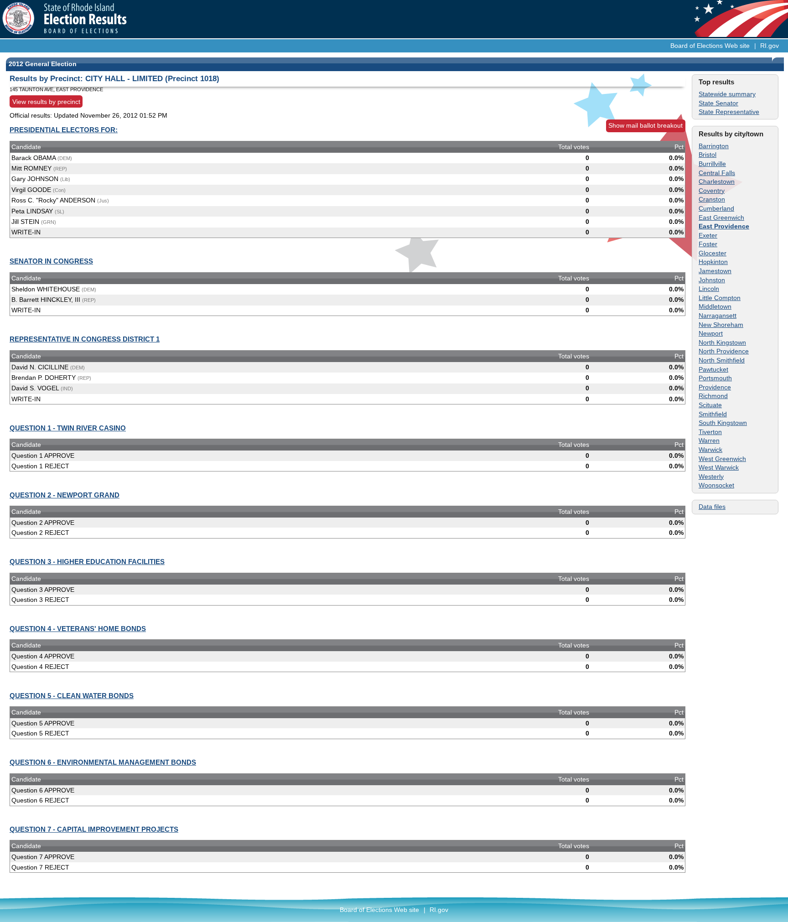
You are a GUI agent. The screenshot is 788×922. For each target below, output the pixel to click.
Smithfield (713, 414)
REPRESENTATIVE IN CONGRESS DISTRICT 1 (85, 339)
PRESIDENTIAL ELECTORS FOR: (64, 130)
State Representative (729, 111)
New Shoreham (721, 324)
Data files (712, 506)
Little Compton (720, 297)
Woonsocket (716, 485)
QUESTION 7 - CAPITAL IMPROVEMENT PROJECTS (94, 829)
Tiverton (710, 431)
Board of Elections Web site (710, 45)
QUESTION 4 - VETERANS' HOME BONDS (78, 628)
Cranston (712, 199)
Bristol (707, 154)
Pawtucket (713, 369)
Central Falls (717, 172)
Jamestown (715, 271)
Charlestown (717, 181)
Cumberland (716, 208)
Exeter (708, 235)
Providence (715, 387)
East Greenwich (721, 217)
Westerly (711, 476)
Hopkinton (713, 261)
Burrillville (712, 163)
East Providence (724, 226)
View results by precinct (46, 101)
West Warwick (719, 467)
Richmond (713, 395)
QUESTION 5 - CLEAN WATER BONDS (72, 695)
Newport (711, 333)
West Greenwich (722, 458)
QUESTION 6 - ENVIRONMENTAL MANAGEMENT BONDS (103, 762)
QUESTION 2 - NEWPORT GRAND (64, 495)
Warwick (710, 449)
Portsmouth (715, 378)
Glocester (712, 253)
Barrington (714, 146)
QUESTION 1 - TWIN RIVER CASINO (68, 428)
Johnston (712, 280)
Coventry (712, 190)
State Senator (718, 103)
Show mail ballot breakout (645, 125)
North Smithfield (722, 360)
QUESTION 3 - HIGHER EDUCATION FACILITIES (87, 561)
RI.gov (769, 45)
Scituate (710, 405)
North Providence (724, 351)
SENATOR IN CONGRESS (51, 261)
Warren (709, 440)
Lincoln (709, 288)
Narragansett (717, 315)
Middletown (715, 306)
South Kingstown (723, 422)
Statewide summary (727, 94)
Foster (708, 244)
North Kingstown (722, 342)
